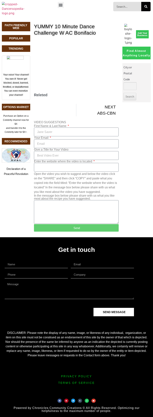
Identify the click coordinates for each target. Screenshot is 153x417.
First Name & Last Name (50, 126)
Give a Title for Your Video (51, 149)
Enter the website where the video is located (63, 161)
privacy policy (76, 376)
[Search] (146, 6)
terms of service (76, 382)
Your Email (41, 137)
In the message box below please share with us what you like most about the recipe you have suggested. (74, 197)
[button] (61, 5)
